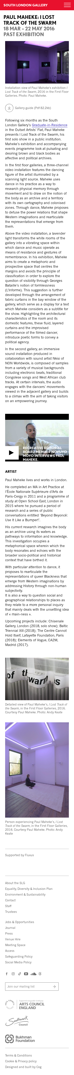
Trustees (11, 911)
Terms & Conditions (18, 1055)
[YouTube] (26, 973)
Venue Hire (13, 939)
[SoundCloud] (33, 974)
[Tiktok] (19, 974)
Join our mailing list (21, 986)
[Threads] (40, 974)
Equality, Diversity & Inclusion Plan (29, 888)
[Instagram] (13, 973)
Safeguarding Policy (18, 956)
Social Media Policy (18, 962)
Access (9, 950)
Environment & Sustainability (25, 894)
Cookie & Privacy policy (21, 1061)
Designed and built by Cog (23, 1067)
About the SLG (15, 883)
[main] (37, 422)
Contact (10, 900)
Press (9, 933)
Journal (10, 927)
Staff (8, 906)
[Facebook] (7, 973)
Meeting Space (15, 945)
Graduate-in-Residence (49, 125)
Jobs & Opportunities (19, 922)
